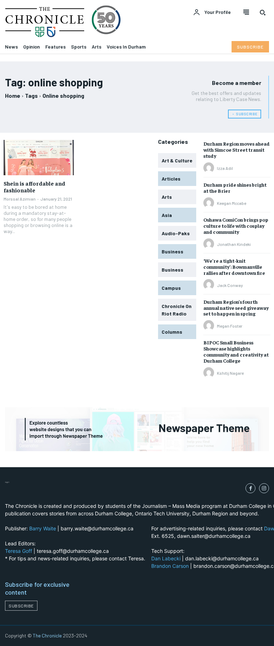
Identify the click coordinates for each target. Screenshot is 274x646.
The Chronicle (47, 635)
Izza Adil (225, 168)
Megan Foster (229, 325)
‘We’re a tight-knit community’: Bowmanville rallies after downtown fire (234, 266)
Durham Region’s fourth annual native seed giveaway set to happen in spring (236, 307)
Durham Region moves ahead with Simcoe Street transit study (236, 149)
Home (12, 95)
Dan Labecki (166, 558)
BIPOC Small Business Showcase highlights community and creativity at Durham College (236, 351)
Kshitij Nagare (230, 372)
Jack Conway (230, 285)
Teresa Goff (18, 551)
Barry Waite (42, 528)
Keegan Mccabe (231, 203)
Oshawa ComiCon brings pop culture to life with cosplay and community (235, 225)
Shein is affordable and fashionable (34, 186)
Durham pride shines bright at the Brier (235, 187)
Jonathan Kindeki (234, 244)
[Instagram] (264, 488)
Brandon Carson (170, 566)
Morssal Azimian (20, 198)
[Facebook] (250, 488)
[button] (262, 12)
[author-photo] (209, 168)
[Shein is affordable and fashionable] (39, 157)
